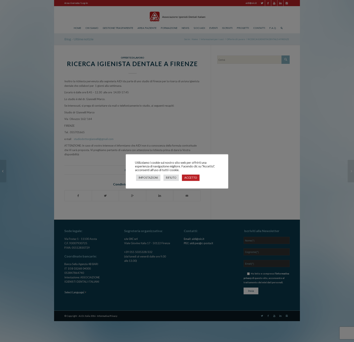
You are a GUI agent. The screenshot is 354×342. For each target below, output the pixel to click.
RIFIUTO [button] (171, 177)
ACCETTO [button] (190, 177)
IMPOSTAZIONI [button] (148, 177)
